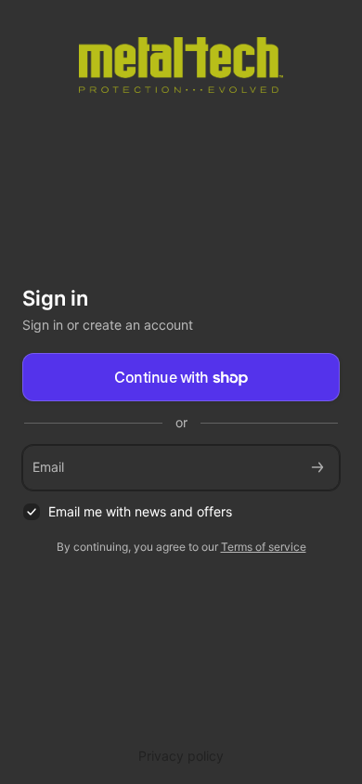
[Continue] (317, 467)
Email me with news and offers (140, 511)
